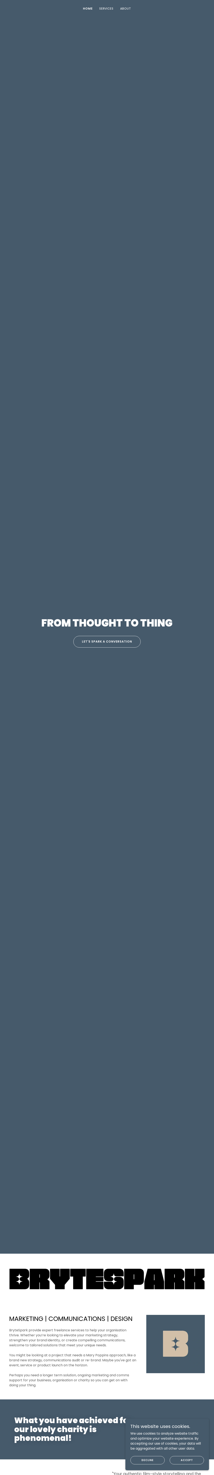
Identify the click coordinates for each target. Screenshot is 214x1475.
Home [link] (88, 8)
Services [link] (106, 8)
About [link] (125, 8)
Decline (147, 1460)
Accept (187, 1460)
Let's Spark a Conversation (107, 641)
